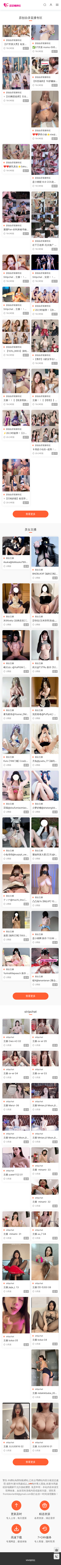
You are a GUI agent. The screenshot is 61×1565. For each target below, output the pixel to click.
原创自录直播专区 (14, 40)
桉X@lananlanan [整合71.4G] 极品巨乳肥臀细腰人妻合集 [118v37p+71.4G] (44, 980)
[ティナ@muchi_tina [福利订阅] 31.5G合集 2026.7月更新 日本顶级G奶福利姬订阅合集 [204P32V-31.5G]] (16, 878)
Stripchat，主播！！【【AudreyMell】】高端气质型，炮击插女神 (15, 309)
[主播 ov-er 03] (45, 1058)
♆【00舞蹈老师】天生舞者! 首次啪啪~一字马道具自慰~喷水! (16, 96)
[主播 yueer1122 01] (16, 1157)
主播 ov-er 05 (39, 1041)
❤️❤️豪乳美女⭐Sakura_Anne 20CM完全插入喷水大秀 (15, 166)
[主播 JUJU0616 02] (16, 1421)
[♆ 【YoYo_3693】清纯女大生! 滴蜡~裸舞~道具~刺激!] (16, 332)
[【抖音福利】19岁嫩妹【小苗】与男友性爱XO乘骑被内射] (45, 65)
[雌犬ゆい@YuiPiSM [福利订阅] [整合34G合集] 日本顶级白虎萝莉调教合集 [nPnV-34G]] (16, 645)
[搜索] (44, 4)
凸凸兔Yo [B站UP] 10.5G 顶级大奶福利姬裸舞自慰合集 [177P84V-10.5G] (44, 901)
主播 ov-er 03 (39, 1073)
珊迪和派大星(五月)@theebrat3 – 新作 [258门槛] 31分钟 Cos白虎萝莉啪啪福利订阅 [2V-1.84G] (44, 854)
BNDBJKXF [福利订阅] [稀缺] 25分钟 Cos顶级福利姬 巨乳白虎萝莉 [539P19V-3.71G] (44, 573)
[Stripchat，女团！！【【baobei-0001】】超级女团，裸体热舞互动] (45, 262)
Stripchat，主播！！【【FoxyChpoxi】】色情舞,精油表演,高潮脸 (15, 277)
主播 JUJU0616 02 (13, 1446)
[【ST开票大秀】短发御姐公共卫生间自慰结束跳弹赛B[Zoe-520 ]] (16, 31)
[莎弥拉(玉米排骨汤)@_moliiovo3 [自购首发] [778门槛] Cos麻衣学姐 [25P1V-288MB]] (45, 598)
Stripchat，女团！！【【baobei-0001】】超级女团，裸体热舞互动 (45, 277)
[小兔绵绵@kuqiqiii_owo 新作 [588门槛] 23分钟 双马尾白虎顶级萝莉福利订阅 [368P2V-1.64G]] (16, 832)
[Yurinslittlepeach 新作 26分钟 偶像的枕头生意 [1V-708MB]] (16, 957)
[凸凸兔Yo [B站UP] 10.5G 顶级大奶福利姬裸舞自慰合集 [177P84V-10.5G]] (45, 879)
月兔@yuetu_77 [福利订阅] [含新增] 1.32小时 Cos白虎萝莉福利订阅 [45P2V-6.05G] (44, 761)
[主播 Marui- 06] (16, 1090)
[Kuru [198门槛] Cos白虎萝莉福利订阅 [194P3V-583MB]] (16, 739)
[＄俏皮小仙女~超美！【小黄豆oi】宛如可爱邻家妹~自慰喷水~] (45, 426)
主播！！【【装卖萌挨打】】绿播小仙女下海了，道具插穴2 (14, 400)
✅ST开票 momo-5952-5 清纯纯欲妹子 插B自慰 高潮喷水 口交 (44, 47)
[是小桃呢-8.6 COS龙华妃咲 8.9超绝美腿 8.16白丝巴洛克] (45, 159)
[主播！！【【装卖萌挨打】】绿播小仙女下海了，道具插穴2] (16, 381)
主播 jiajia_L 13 (11, 1287)
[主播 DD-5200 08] (45, 1262)
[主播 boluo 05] (16, 1315)
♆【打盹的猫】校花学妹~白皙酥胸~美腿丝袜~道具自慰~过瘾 (15, 498)
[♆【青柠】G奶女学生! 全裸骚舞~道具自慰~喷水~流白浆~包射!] (45, 336)
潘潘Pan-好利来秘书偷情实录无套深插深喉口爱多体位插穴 (15, 229)
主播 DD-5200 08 (41, 1287)
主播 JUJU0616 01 (42, 1446)
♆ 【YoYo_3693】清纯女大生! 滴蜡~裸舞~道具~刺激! (15, 351)
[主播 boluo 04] (45, 1315)
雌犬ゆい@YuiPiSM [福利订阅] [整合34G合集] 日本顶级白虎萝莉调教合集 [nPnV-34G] (15, 667)
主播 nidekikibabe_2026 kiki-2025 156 (44, 1393)
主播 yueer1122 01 (13, 1174)
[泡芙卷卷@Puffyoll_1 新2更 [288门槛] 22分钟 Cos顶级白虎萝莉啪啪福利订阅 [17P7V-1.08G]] (45, 692)
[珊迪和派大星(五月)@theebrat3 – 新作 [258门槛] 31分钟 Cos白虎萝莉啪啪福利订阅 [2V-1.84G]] (45, 832)
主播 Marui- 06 (11, 1105)
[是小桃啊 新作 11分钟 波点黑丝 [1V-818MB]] (45, 921)
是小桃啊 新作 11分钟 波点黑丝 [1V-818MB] (44, 938)
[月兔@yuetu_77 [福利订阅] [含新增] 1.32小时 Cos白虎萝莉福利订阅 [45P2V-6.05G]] (45, 739)
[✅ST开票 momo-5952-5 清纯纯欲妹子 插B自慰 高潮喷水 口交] (45, 32)
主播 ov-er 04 (10, 1073)
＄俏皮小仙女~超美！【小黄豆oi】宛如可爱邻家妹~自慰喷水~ (44, 449)
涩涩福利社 (12, 5)
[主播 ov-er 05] (45, 1026)
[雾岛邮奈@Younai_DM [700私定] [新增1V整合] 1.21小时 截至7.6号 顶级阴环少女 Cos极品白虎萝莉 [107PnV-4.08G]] (16, 692)
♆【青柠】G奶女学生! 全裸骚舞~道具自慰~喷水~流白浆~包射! (45, 359)
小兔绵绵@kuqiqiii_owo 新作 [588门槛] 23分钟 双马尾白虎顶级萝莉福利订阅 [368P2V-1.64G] (15, 854)
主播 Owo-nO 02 (12, 1041)
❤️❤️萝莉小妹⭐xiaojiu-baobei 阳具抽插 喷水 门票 (45, 134)
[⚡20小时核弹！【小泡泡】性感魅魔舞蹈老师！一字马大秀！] (16, 418)
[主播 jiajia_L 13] (16, 1262)
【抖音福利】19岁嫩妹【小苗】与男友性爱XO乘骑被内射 (44, 81)
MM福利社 (30, 1560)
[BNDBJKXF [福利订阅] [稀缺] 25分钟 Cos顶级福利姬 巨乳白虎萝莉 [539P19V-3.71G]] (45, 552)
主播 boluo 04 (39, 1339)
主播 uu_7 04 (39, 1234)
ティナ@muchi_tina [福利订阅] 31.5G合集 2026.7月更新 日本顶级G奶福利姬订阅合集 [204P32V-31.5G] (15, 899)
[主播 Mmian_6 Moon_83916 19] (16, 1122)
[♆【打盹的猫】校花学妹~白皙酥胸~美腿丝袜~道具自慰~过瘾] (16, 475)
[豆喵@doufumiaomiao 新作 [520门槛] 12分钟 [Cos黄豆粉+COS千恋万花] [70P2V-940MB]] (16, 786)
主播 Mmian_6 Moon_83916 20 (44, 1105)
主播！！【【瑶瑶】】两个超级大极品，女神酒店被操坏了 (44, 400)
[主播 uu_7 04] (45, 1219)
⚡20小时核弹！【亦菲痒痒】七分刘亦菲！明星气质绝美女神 (44, 310)
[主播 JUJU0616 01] (45, 1421)
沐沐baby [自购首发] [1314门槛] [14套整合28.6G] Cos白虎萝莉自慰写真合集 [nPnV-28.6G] (16, 620)
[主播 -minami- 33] (45, 1155)
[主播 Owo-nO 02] (16, 1026)
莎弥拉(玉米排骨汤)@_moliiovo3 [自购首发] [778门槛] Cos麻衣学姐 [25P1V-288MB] (44, 620)
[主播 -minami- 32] (45, 1187)
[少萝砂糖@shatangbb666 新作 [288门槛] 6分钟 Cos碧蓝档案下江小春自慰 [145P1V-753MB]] (45, 786)
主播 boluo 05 (10, 1340)
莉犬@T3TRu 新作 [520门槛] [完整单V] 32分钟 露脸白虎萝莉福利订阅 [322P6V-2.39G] (44, 667)
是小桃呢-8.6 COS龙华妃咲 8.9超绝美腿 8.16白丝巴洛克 (44, 182)
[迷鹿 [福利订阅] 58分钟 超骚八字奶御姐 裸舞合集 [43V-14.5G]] (16, 919)
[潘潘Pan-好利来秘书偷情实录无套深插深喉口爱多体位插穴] (16, 207)
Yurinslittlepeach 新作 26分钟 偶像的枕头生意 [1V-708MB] (16, 973)
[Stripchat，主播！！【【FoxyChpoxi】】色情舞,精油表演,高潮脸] (16, 262)
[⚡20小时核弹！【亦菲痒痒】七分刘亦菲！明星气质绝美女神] (45, 295)
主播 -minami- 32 (41, 1201)
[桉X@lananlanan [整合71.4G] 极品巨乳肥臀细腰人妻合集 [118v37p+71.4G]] (45, 960)
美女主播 (10, 558)
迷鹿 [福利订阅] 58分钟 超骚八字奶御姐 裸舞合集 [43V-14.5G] (15, 935)
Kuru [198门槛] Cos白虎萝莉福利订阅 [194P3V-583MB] (15, 761)
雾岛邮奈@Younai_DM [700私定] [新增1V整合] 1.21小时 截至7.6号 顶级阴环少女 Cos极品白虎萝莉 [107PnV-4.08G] (16, 714)
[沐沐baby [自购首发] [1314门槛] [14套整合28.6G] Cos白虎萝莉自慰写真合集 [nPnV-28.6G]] (16, 598)
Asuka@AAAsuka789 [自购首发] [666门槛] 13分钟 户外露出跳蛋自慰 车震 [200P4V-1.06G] (16, 562)
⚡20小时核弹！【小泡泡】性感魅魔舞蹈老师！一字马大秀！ (15, 433)
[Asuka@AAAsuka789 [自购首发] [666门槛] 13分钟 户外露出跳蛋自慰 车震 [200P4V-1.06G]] (16, 546)
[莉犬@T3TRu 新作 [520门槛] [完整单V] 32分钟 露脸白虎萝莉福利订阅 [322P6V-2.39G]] (45, 645)
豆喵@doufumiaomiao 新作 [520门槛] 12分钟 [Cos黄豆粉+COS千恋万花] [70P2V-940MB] (15, 807)
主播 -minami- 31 (12, 1234)
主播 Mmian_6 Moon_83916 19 (15, 1137)
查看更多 (30, 514)
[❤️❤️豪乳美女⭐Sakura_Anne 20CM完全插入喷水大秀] (16, 151)
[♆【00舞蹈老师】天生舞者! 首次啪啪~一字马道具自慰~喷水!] (16, 73)
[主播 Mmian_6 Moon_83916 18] (45, 1122)
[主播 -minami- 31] (16, 1219)
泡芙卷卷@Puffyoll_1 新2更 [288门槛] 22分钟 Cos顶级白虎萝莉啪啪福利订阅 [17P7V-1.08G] (45, 714)
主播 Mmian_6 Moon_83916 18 (44, 1137)
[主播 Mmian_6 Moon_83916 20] (45, 1090)
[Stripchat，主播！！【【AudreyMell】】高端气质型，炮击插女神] (16, 294)
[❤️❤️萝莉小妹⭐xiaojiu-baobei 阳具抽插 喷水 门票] (45, 109)
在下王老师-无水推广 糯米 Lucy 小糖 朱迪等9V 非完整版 (44, 245)
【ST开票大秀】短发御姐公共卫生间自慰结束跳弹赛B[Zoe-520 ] (15, 44)
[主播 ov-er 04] (16, 1058)
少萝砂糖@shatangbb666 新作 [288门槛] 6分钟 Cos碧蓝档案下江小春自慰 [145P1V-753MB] (45, 807)
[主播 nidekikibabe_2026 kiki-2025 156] (45, 1367)
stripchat (10, 1037)
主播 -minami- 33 (41, 1169)
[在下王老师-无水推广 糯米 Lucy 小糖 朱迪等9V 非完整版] (45, 215)
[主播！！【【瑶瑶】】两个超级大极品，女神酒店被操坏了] (45, 381)
